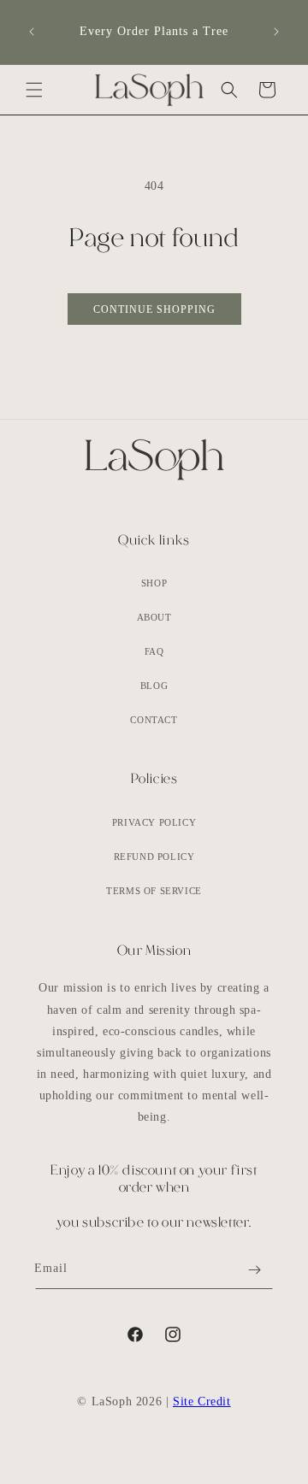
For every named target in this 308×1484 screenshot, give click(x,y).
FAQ (154, 651)
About (154, 617)
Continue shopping (154, 309)
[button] (34, 90)
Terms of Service (154, 891)
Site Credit (202, 1401)
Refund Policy (154, 856)
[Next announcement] (276, 31)
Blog (154, 685)
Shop (154, 583)
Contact (153, 720)
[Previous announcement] (31, 31)
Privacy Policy (154, 822)
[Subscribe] (254, 1270)
